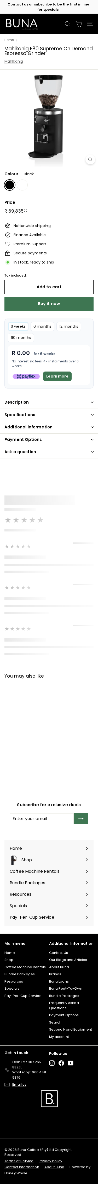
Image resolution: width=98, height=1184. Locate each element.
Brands (55, 974)
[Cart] (79, 24)
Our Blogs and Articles (68, 959)
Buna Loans (59, 981)
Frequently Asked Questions (64, 1005)
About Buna (59, 967)
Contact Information (21, 1166)
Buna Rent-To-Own (65, 988)
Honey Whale (16, 1173)
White (22, 185)
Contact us (18, 4)
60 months (21, 337)
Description (16, 402)
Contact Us (58, 952)
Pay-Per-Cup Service (23, 995)
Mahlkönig (13, 61)
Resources (13, 981)
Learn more (57, 376)
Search (55, 1022)
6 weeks (18, 326)
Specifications (19, 414)
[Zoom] (90, 159)
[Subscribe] (81, 818)
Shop (9, 959)
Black (9, 185)
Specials (11, 988)
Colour (19, 174)
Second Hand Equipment (70, 1029)
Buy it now (49, 304)
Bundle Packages (19, 974)
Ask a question (20, 452)
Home (9, 40)
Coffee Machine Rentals (25, 967)
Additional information (28, 427)
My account (59, 1036)
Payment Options (23, 439)
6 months (42, 326)
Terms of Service (18, 1160)
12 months (68, 326)
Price (9, 202)
